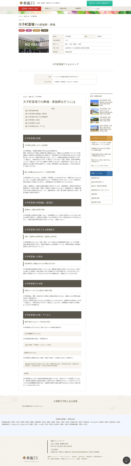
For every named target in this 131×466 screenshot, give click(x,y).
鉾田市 (13, 422)
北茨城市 (101, 422)
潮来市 (27, 422)
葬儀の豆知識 (97, 202)
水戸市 (85, 424)
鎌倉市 (106, 129)
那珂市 (80, 422)
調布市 (108, 103)
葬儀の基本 (63, 8)
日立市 (118, 422)
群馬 (65, 446)
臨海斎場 (83, 452)
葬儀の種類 (96, 198)
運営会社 (74, 456)
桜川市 (44, 422)
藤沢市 (108, 127)
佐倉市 (108, 120)
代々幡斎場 (66, 452)
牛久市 (46, 424)
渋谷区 (105, 103)
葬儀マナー (48, 8)
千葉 (58, 446)
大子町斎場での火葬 (33, 123)
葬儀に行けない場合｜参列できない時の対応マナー (101, 160)
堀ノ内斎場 (72, 452)
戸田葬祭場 (96, 452)
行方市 (18, 422)
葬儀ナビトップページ (57, 441)
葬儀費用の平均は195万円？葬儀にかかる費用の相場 (101, 149)
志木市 (105, 113)
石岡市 (62, 424)
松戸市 (105, 119)
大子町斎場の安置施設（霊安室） (37, 113)
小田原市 (102, 130)
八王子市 (106, 102)
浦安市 (101, 120)
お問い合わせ (81, 456)
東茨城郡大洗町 (6, 422)
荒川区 (101, 105)
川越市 (101, 113)
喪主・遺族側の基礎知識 (100, 186)
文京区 (101, 103)
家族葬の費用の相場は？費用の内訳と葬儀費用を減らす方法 (101, 155)
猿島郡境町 (38, 422)
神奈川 (61, 446)
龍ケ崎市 (56, 424)
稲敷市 (31, 424)
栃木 (71, 446)
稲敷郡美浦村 (5, 424)
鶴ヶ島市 (110, 112)
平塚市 (106, 130)
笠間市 (81, 424)
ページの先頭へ (126, 460)
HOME (20, 16)
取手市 (51, 424)
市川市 (101, 119)
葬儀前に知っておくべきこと (101, 190)
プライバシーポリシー (65, 456)
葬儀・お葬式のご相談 (31, 8)
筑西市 (53, 422)
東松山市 (102, 112)
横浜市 (101, 127)
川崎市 (105, 127)
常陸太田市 (112, 422)
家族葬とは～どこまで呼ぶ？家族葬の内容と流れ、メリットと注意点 (101, 143)
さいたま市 (106, 110)
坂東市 (48, 422)
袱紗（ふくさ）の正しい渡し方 (100, 165)
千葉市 (105, 120)
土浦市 (66, 424)
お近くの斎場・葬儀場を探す (101, 3)
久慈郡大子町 (68, 51)
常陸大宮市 (86, 422)
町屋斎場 (53, 452)
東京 (52, 446)
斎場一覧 (26, 16)
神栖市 (22, 422)
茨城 (68, 446)
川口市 (101, 110)
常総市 (58, 422)
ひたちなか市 (94, 422)
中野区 (110, 102)
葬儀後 (95, 194)
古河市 (67, 422)
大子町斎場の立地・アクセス (36, 126)
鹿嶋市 (32, 422)
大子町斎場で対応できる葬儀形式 (37, 117)
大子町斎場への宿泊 (33, 120)
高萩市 (106, 422)
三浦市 (109, 129)
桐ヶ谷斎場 (59, 452)
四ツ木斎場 (90, 452)
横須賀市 (102, 129)
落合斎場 (78, 452)
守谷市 (36, 424)
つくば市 (41, 424)
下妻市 (63, 422)
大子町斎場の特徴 (32, 110)
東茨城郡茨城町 (73, 424)
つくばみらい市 (14, 424)
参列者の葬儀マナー (98, 182)
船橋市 (108, 119)
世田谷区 (102, 102)
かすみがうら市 (24, 424)
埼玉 (55, 446)
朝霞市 (108, 113)
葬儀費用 (78, 8)
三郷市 (106, 112)
